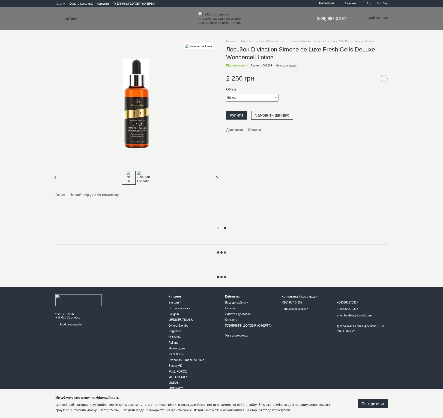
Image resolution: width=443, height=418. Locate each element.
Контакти (103, 3)
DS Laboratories (179, 308)
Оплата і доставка (81, 3)
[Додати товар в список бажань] (384, 78)
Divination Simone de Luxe (186, 360)
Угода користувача (277, 410)
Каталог (60, 3)
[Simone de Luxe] (198, 46)
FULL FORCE (177, 371)
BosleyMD (175, 365)
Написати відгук (286, 65)
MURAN (173, 383)
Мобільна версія (71, 324)
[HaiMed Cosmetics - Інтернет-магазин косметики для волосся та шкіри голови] (78, 300)
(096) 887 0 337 (331, 18)
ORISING (174, 337)
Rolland (173, 342)
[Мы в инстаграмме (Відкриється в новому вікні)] (161, 3)
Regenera (174, 331)
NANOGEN (175, 354)
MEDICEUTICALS (180, 320)
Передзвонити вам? (294, 308)
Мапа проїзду (346, 330)
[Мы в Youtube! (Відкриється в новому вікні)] (172, 3)
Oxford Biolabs (178, 325)
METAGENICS (178, 377)
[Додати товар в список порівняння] (372, 78)
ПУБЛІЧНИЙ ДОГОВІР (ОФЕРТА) (134, 3)
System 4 (174, 302)
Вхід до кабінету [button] (236, 302)
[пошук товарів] (96, 18)
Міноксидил (176, 348)
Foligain (173, 314)
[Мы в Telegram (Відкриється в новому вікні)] (178, 3)
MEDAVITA (176, 388)
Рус (379, 3)
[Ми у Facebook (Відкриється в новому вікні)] (167, 3)
